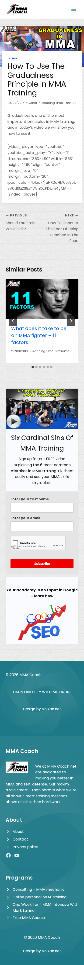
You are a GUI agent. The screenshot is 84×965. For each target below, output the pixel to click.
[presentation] (42, 299)
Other (12, 58)
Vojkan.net (51, 709)
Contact (20, 839)
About (18, 831)
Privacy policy (25, 847)
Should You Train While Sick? (20, 222)
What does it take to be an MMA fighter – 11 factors (38, 335)
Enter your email (25, 518)
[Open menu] (73, 9)
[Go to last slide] (13, 320)
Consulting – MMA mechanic (39, 889)
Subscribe (42, 563)
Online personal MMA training (39, 897)
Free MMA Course (29, 917)
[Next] (71, 320)
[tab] (33, 367)
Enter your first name (29, 499)
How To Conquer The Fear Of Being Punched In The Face (62, 228)
